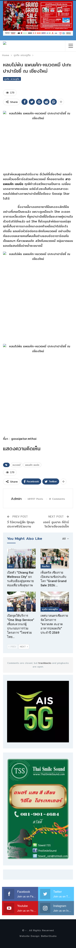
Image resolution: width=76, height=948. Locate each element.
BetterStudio (49, 936)
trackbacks (45, 663)
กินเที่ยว (46, 566)
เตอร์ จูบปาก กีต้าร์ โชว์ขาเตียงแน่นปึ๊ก (56, 524)
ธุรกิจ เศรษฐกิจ (12, 79)
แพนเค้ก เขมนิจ (32, 465)
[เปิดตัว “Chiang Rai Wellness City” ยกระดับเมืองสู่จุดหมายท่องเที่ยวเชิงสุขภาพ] (21, 559)
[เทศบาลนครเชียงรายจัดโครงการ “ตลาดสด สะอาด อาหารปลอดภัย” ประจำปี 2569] (55, 601)
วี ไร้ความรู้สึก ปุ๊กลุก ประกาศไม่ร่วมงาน (20, 524)
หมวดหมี (16, 465)
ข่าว (10, 566)
